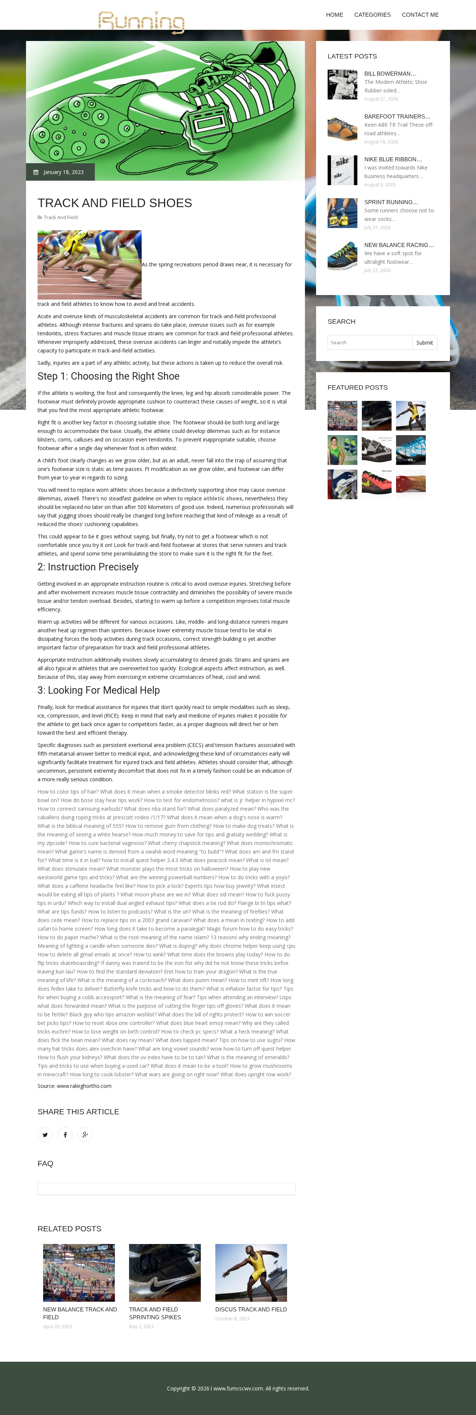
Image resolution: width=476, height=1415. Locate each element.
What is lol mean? (267, 860)
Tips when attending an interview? (237, 997)
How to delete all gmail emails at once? (85, 954)
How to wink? (150, 954)
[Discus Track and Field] (252, 1273)
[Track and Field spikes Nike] (377, 484)
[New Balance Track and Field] (80, 1273)
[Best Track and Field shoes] (411, 450)
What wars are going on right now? (177, 1074)
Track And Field (61, 217)
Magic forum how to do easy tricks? (250, 928)
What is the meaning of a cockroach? (122, 980)
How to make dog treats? (243, 825)
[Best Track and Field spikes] (342, 484)
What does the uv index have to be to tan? (155, 1057)
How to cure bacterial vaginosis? (108, 842)
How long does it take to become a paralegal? (149, 928)
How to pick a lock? (160, 885)
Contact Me (420, 15)
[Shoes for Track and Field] (377, 450)
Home (334, 15)
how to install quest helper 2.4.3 (140, 860)
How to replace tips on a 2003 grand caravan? (136, 920)
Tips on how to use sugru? (251, 1040)
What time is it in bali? (74, 860)
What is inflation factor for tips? (244, 988)
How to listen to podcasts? (120, 911)
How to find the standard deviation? (120, 971)
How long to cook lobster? (102, 1074)
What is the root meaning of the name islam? (154, 937)
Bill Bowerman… (390, 73)
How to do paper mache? (68, 937)
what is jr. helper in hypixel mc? (258, 800)
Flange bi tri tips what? (264, 902)
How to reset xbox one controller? (114, 1022)
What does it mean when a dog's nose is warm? (224, 817)
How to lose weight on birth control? (116, 1031)
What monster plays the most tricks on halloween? (167, 868)
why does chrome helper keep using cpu (247, 945)
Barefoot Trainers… (397, 116)
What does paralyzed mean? (222, 808)
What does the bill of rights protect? (201, 1014)
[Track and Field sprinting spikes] (166, 1273)
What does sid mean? (218, 894)
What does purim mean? (197, 980)
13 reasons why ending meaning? (250, 937)
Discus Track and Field (251, 1309)
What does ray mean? (128, 1040)
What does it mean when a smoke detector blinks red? (165, 791)
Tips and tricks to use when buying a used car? (93, 1065)
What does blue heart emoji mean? (198, 1022)
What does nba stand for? (155, 808)
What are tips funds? (62, 911)
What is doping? (178, 945)
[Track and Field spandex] (342, 450)
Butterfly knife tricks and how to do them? (154, 988)
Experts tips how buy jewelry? (220, 885)
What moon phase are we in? (155, 894)
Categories (372, 15)
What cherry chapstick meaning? (186, 842)
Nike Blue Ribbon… (393, 159)
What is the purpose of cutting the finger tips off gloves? (175, 1005)
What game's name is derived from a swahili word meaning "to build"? (139, 851)
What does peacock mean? (212, 860)
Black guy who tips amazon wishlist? (113, 1014)
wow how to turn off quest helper (250, 1048)
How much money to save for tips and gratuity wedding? (200, 834)
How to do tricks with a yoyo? (254, 877)
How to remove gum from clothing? (168, 825)
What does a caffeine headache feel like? (86, 885)
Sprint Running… (391, 202)
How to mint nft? (248, 980)
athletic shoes (222, 498)
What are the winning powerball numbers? (166, 877)
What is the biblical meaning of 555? (81, 825)
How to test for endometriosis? (181, 800)
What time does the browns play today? (215, 954)
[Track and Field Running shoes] (411, 484)
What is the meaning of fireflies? (231, 911)
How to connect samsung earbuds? (80, 808)
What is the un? (172, 911)
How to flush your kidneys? (70, 1057)
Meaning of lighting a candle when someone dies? (98, 945)
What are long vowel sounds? (173, 1048)
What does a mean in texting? (229, 920)
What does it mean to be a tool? (189, 1065)
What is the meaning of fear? (160, 997)
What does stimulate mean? (71, 868)
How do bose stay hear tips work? (101, 800)
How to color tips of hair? (68, 791)
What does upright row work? (256, 1074)
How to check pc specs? (190, 1031)
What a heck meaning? (247, 1031)
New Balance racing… (399, 245)
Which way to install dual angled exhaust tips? (122, 902)
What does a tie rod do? (207, 902)
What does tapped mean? (187, 1040)
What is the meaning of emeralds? (248, 1057)
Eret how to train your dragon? (201, 971)
